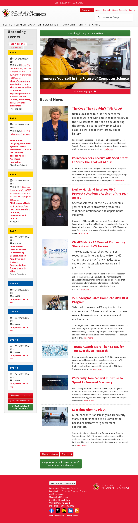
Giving (96, 24)
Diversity (84, 24)
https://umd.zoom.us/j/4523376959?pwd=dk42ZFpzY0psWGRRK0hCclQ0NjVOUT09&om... (20, 193)
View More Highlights (84, 91)
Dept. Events (19, 44)
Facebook (51, 510)
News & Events (52, 24)
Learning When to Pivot (89, 409)
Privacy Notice (72, 515)
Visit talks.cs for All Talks (21, 401)
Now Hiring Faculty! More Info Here (85, 33)
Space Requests (119, 10)
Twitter (58, 510)
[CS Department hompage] (112, 485)
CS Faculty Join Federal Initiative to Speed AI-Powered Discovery (97, 380)
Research (20, 24)
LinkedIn (70, 510)
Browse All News (51, 454)
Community (70, 24)
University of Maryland (69, 3)
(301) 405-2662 (67, 505)
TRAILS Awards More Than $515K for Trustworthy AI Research (98, 348)
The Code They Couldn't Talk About (97, 108)
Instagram (64, 510)
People (7, 24)
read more (108, 149)
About (98, 10)
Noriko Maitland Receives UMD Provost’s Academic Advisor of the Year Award (100, 193)
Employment (87, 10)
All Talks (16, 48)
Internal (106, 10)
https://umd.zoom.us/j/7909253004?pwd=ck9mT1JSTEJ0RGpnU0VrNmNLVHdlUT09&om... (20, 71)
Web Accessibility (56, 515)
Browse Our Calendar (21, 395)
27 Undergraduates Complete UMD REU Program (100, 300)
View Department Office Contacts (63, 483)
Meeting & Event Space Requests (21, 407)
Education (34, 24)
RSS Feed (67, 454)
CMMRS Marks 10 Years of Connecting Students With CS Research (98, 244)
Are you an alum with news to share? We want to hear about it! (60, 464)
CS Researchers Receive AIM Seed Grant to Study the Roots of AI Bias (100, 160)
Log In (132, 10)
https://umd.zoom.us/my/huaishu (20, 134)
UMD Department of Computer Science (24, 13)
